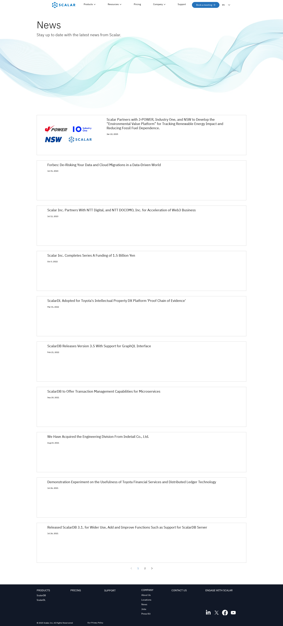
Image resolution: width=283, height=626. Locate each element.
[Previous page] (131, 568)
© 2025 (40, 623)
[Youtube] (233, 613)
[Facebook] (225, 613)
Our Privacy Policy (95, 622)
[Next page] (152, 568)
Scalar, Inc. (48, 623)
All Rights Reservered (63, 623)
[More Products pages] (94, 4)
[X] (216, 613)
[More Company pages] (164, 4)
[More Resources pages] (120, 4)
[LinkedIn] (208, 613)
